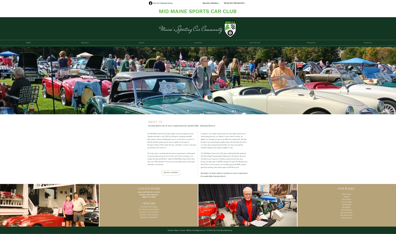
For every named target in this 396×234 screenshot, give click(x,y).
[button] (85, 43)
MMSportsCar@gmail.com (196, 230)
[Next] (385, 81)
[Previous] (11, 81)
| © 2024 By (211, 230)
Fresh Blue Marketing (224, 230)
